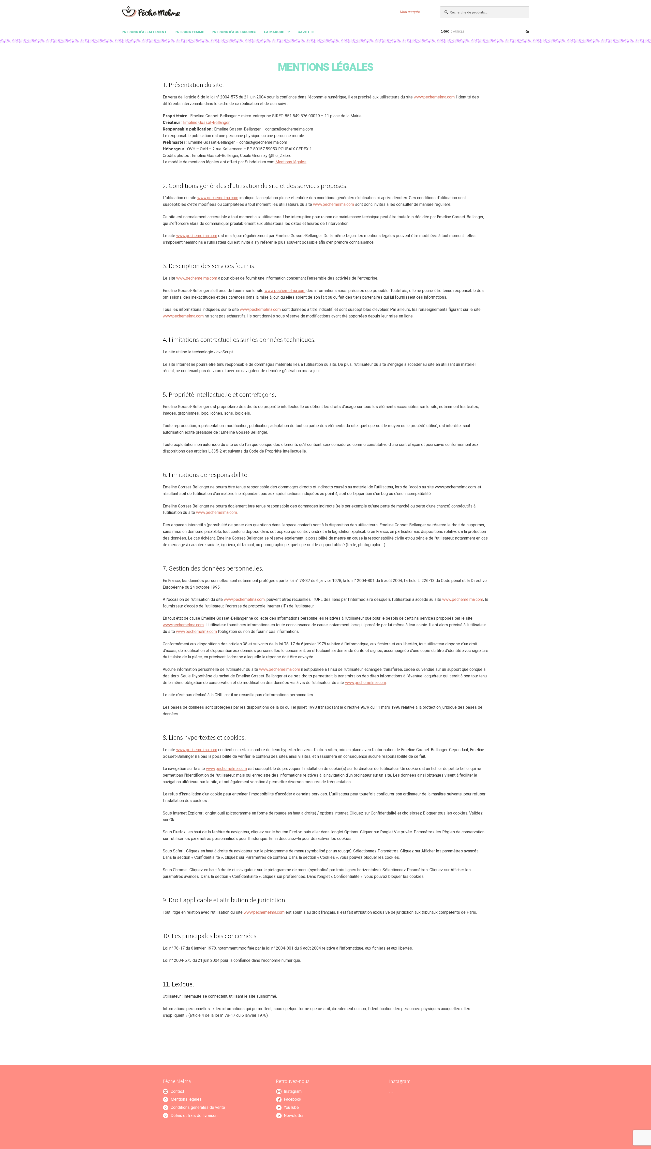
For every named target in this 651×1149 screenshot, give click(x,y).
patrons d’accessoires (234, 32)
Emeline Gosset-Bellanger (206, 122)
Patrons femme (189, 32)
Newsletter (294, 1115)
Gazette (306, 32)
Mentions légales (290, 161)
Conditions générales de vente (198, 1107)
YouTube (291, 1107)
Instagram (293, 1091)
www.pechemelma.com (434, 97)
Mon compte (410, 12)
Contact (177, 1091)
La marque (274, 32)
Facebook (292, 1099)
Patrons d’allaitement (144, 32)
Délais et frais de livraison (194, 1115)
